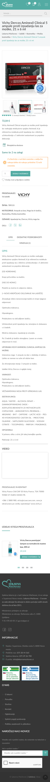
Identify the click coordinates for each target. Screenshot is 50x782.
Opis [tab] (10, 237)
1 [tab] (19, 567)
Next (43, 74)
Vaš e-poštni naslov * (10, 749)
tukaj (29, 369)
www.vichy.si (36, 504)
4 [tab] (31, 567)
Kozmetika (6, 214)
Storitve (8, 704)
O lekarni (8, 694)
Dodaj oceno (31, 115)
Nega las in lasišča (34, 211)
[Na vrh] (45, 777)
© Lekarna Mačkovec (18, 777)
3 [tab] (27, 567)
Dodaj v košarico (20, 174)
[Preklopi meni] (46, 4)
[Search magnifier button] (45, 13)
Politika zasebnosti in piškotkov (18, 724)
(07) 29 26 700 (25, 656)
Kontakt (8, 709)
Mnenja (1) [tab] (25, 243)
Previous (6, 74)
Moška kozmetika (18, 214)
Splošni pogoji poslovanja (15, 719)
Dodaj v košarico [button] (30, 557)
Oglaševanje (10, 714)
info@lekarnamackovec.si (23, 659)
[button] (16, 180)
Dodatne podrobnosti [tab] (29, 237)
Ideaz (38, 777)
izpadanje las (16, 219)
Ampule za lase (20, 211)
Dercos (24, 219)
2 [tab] (23, 567)
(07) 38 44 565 (23, 653)
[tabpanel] (25, 550)
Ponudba (8, 699)
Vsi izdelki (6, 197)
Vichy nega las (33, 219)
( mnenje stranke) (18, 115)
